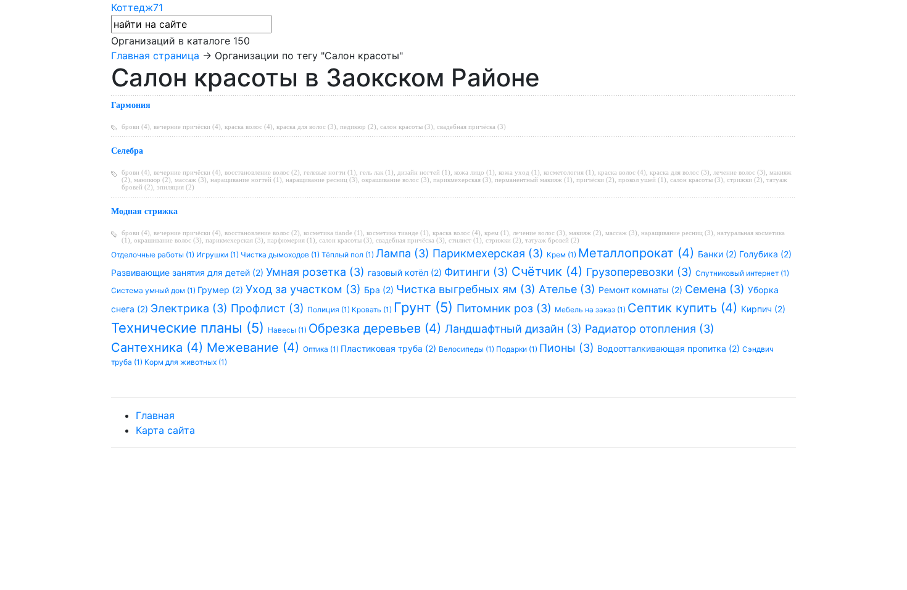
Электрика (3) (191, 308)
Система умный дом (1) (154, 290)
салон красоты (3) (406, 126)
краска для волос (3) (306, 126)
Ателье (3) (568, 289)
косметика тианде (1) (398, 232)
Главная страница (155, 55)
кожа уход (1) (519, 172)
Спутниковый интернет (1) (742, 273)
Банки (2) (718, 254)
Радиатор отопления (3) (649, 328)
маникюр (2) (152, 179)
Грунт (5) (425, 307)
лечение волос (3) (739, 172)
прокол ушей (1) (642, 179)
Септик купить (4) (684, 308)
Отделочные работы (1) (153, 254)
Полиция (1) (329, 309)
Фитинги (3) (477, 271)
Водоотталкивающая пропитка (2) (669, 348)
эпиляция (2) (175, 187)
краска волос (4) (249, 126)
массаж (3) (191, 179)
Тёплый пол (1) (348, 254)
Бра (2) (380, 290)
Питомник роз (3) (506, 308)
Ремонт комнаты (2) (641, 290)
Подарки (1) (517, 349)
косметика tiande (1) (333, 232)
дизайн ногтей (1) (423, 172)
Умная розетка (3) (317, 271)
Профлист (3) (269, 308)
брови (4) (136, 126)
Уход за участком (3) (305, 289)
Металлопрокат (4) (638, 253)
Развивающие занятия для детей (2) (188, 272)
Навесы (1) (288, 329)
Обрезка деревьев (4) (377, 328)
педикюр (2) (358, 126)
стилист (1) (465, 240)
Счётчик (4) (548, 271)
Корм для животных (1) (185, 362)
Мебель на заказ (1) (591, 309)
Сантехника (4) (159, 347)
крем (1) (496, 232)
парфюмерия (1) (291, 240)
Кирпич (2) (763, 309)
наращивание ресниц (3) (322, 179)
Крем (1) (562, 254)
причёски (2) (595, 179)
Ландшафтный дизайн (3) (515, 328)
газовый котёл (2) (406, 272)
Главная (155, 415)
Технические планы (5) (189, 328)
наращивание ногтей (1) (246, 179)
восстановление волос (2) (262, 172)
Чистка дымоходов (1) (281, 254)
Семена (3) (716, 289)
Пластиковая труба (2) (390, 348)
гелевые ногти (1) (330, 172)
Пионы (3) (568, 347)
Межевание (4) (255, 347)
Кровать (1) (373, 309)
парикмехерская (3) (462, 179)
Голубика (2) (765, 254)
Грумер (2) (221, 290)
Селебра (127, 151)
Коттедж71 (137, 7)
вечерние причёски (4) (187, 126)
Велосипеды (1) (467, 349)
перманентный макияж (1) (534, 179)
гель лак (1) (377, 172)
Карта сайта (165, 430)
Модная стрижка (144, 211)
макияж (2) (585, 232)
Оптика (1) (322, 349)
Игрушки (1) (218, 254)
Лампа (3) (404, 253)
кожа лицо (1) (474, 172)
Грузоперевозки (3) (640, 271)
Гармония (131, 105)
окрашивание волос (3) (395, 179)
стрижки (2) (745, 179)
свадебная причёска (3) (471, 126)
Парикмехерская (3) (490, 253)
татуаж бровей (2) (552, 240)
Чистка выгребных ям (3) (467, 289)
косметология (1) (569, 172)
